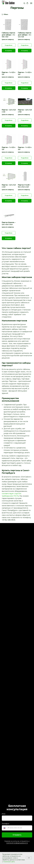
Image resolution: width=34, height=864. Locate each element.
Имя (3, 814)
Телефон (5, 824)
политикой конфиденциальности (17, 843)
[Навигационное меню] (31, 3)
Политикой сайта (9, 862)
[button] (24, 3)
